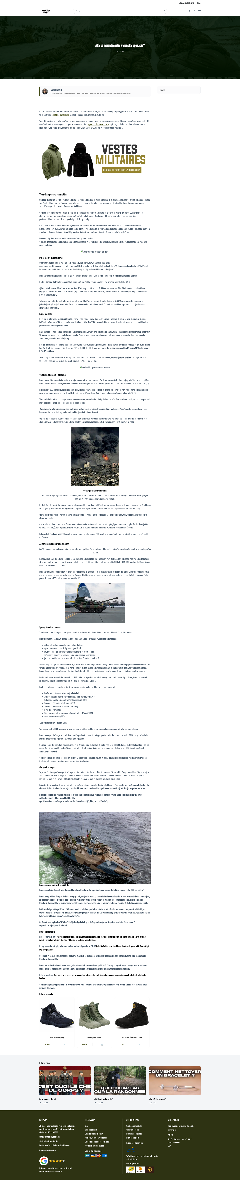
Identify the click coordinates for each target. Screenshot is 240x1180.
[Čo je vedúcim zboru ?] (65, 1080)
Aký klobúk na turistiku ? (103, 1099)
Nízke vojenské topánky (94, 1037)
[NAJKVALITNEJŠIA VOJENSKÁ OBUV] (131, 1014)
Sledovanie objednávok (186, 3)
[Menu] (199, 11)
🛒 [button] (65, 1044)
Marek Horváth (56, 89)
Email (199, 3)
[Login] (189, 11)
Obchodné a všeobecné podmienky (97, 1141)
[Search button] (164, 11)
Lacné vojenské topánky (57, 1037)
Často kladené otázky (134, 1125)
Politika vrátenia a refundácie (96, 1137)
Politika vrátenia (132, 1137)
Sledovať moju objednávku (48, 1141)
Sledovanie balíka (132, 1129)
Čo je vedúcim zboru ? (47, 1099)
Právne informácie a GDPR (94, 1145)
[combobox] (118, 11)
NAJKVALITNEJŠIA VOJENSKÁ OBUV (132, 1037)
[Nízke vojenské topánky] (94, 1014)
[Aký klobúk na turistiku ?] (120, 1080)
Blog (86, 1125)
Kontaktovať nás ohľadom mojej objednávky (54, 1145)
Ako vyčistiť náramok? (157, 1099)
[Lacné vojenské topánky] (56, 1014)
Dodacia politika (91, 1129)
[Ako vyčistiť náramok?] (175, 1080)
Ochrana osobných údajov (94, 1133)
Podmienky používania (134, 1133)
